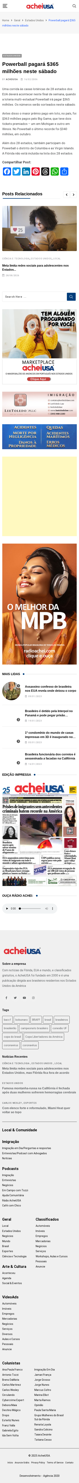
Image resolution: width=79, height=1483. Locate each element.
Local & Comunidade (19, 1130)
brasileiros (61, 1019)
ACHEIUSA (12, 79)
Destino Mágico (11, 1410)
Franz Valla (8, 1425)
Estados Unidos (34, 20)
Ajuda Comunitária (13, 1195)
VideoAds (10, 1297)
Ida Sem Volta (10, 1435)
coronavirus (11, 1045)
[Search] (74, 6)
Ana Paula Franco (12, 1369)
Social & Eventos (12, 1283)
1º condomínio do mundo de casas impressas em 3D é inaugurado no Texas (49, 737)
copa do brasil (12, 1036)
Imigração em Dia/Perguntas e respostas (26, 1148)
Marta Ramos (42, 1400)
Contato (69, 1462)
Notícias (7, 1158)
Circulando (8, 1394)
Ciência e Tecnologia (16, 258)
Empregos (42, 1236)
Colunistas (11, 1363)
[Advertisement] (39, 496)
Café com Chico (11, 1205)
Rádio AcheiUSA (11, 1200)
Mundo (6, 1241)
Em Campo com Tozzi (15, 1190)
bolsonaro (21, 1019)
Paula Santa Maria (45, 1410)
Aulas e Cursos (11, 1339)
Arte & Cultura (14, 1266)
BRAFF (36, 1019)
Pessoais (41, 1261)
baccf (7, 1019)
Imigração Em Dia (44, 1369)
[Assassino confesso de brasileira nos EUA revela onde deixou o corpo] (11, 691)
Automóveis (43, 1225)
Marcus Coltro (42, 1389)
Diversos (7, 1334)
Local (57, 258)
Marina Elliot (41, 1394)
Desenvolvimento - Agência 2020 (40, 1475)
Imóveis (40, 1231)
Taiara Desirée (42, 1434)
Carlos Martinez (11, 1384)
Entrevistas (9, 1180)
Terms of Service (55, 1462)
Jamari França (42, 1374)
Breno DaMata (10, 1379)
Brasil (5, 1246)
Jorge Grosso (42, 1379)
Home (5, 20)
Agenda (6, 1278)
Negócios (7, 1185)
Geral (17, 20)
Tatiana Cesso (43, 1439)
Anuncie (40, 1266)
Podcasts (10, 1168)
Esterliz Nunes (10, 1420)
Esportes (30, 1103)
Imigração (10, 1141)
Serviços (41, 1251)
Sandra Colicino (43, 1429)
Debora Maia (9, 1405)
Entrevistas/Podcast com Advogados (24, 1153)
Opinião (38, 1405)
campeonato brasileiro (34, 1028)
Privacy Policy (38, 1462)
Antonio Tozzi (10, 1374)
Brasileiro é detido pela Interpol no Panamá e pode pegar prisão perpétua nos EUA (49, 715)
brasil (48, 1019)
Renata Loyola (42, 1424)
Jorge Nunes (41, 1384)
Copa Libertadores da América (43, 1036)
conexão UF (60, 1028)
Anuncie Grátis (22, 1462)
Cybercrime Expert (13, 1400)
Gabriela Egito (10, 1430)
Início (10, 1462)
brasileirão (10, 1028)
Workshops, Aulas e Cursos (52, 1256)
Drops (5, 1415)
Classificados (47, 1219)
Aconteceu (8, 1273)
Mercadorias (43, 1241)
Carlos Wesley (12, 1103)
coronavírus (30, 1045)
